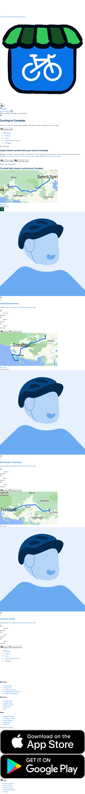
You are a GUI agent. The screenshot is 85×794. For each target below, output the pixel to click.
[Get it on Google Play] (42, 766)
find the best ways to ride (52, 156)
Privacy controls (8, 788)
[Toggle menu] (11, 111)
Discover (3, 17)
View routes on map (7, 129)
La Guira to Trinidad (7, 619)
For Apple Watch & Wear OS (12, 691)
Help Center (7, 722)
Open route (5, 332)
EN (3, 106)
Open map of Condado (8, 161)
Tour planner (7, 687)
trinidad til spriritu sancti (9, 304)
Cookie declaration (9, 790)
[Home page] (42, 8)
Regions (7, 135)
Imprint (5, 792)
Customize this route (16, 332)
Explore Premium (8, 716)
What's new (7, 707)
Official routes (7, 701)
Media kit (6, 724)
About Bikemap (8, 720)
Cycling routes (7, 703)
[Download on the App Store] (42, 742)
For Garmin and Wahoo (10, 693)
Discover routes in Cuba (22, 161)
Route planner (10, 17)
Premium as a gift (8, 718)
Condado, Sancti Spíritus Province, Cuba (23, 307)
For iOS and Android (9, 689)
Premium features (19, 17)
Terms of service (8, 783)
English (4, 780)
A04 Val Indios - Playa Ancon (11, 462)
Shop (5, 709)
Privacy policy (7, 785)
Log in (4, 109)
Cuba (7, 138)
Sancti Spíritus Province (12, 140)
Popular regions (8, 705)
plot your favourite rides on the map (19, 156)
